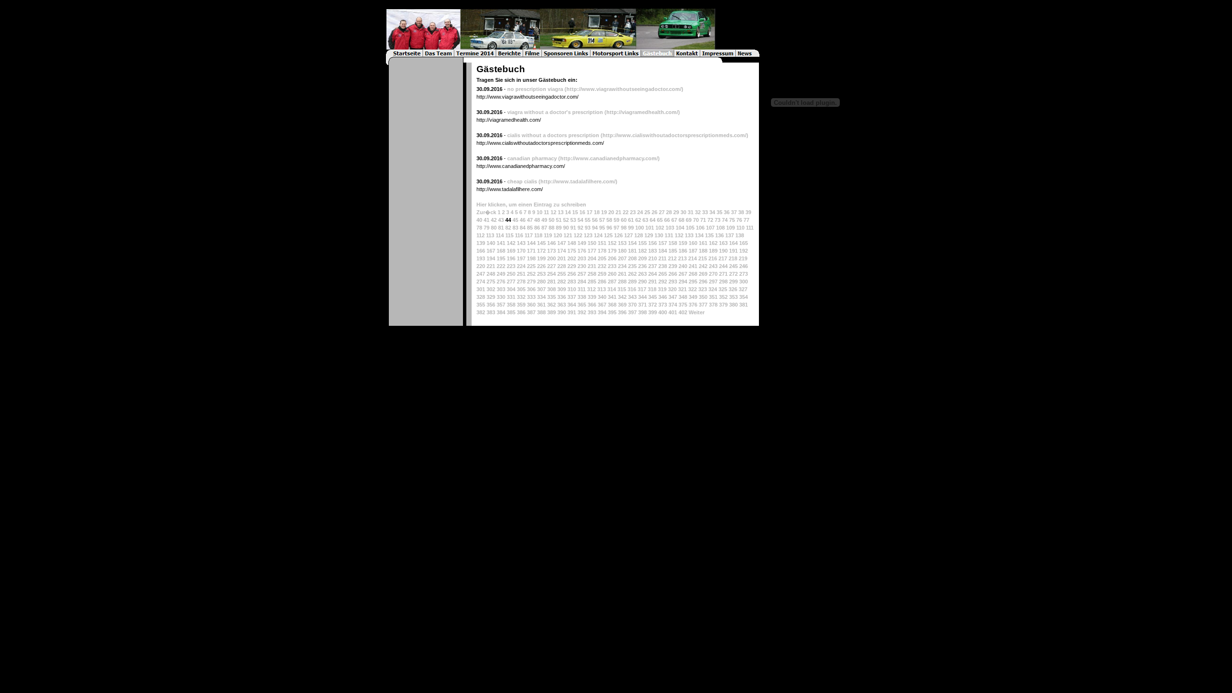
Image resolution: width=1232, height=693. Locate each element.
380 (733, 305)
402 (683, 312)
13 (561, 212)
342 (622, 297)
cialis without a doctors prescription (553, 135)
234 (622, 266)
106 (700, 228)
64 (652, 220)
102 (659, 228)
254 (551, 274)
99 (631, 228)
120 (557, 235)
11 (546, 212)
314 (611, 289)
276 (501, 281)
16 (582, 212)
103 (670, 228)
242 (703, 266)
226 (541, 266)
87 (544, 228)
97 (616, 228)
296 (703, 281)
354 (743, 297)
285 (592, 281)
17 (589, 212)
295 (693, 281)
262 (632, 274)
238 (662, 266)
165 (743, 243)
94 (595, 228)
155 (642, 243)
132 (679, 235)
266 (672, 274)
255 (561, 274)
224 (521, 266)
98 (624, 228)
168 (501, 251)
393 (592, 312)
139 (480, 243)
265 (662, 274)
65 (660, 220)
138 (739, 235)
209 (642, 258)
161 (703, 243)
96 (609, 228)
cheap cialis (522, 181)
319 (662, 289)
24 (640, 212)
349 (693, 297)
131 (669, 235)
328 (480, 297)
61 (631, 220)
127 (628, 235)
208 (632, 258)
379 (723, 305)
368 (612, 305)
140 (491, 243)
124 (598, 235)
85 (530, 228)
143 (521, 243)
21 (618, 212)
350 (703, 297)
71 (703, 220)
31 (690, 212)
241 (693, 266)
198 (531, 258)
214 (692, 258)
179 (612, 251)
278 (521, 281)
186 (683, 251)
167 (491, 251)
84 (523, 228)
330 (501, 297)
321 (682, 289)
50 (551, 220)
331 (511, 297)
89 (559, 228)
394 (602, 312)
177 (592, 251)
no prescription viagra (535, 89)
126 (618, 235)
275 (491, 281)
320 (672, 289)
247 (480, 274)
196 (511, 258)
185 (672, 251)
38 (741, 212)
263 (642, 274)
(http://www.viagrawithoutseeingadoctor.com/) (624, 89)
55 (587, 220)
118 (538, 235)
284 (582, 281)
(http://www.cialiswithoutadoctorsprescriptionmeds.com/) (674, 135)
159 (683, 243)
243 (713, 266)
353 (733, 297)
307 (541, 289)
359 (521, 305)
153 (622, 243)
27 (662, 212)
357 (501, 305)
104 (680, 228)
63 (645, 220)
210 (652, 258)
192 (743, 251)
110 (740, 228)
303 (501, 289)
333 (531, 297)
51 (559, 220)
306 (531, 289)
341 (612, 297)
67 (674, 220)
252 (531, 274)
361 (541, 305)
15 (575, 212)
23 (633, 212)
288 (622, 281)
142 (511, 243)
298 (723, 281)
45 (515, 220)
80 (494, 228)
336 (561, 297)
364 (571, 305)
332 (521, 297)
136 (719, 235)
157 (662, 243)
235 (632, 266)
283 (571, 281)
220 (480, 266)
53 (573, 220)
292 (662, 281)
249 (501, 274)
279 (531, 281)
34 (712, 212)
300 (743, 281)
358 (511, 305)
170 (521, 251)
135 (709, 235)
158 (672, 243)
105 (690, 228)
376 (693, 305)
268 (693, 274)
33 (705, 212)
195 (501, 258)
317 (642, 289)
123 (588, 235)
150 (592, 243)
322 (692, 289)
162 (713, 243)
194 (491, 258)
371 (642, 305)
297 (713, 281)
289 (632, 281)
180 (622, 251)
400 (662, 312)
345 (652, 297)
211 (662, 258)
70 (696, 220)
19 (604, 212)
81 (501, 228)
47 (530, 220)
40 (479, 220)
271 (723, 274)
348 (683, 297)
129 (648, 235)
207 (622, 258)
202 (571, 258)
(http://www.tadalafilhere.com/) (578, 181)
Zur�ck (486, 212)
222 (501, 266)
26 (654, 212)
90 (566, 228)
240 (683, 266)
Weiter (697, 312)
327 (743, 289)
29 (676, 212)
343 (632, 297)
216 (712, 258)
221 (491, 266)
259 (602, 274)
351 (713, 297)
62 (638, 220)
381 (743, 305)
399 (652, 312)
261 (622, 274)
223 (511, 266)
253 (541, 274)
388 (541, 312)
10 (539, 212)
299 (733, 281)
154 (632, 243)
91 (573, 228)
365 (582, 305)
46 (523, 220)
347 (672, 297)
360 (531, 305)
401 (672, 312)
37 (734, 212)
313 (601, 289)
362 (551, 305)
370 (632, 305)
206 (612, 258)
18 (597, 212)
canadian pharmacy (532, 158)
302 (491, 289)
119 (548, 235)
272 (733, 274)
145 (541, 243)
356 (491, 305)
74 (725, 220)
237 (652, 266)
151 (602, 243)
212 (672, 258)
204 (592, 258)
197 (521, 258)
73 (717, 220)
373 (662, 305)
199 (541, 258)
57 (602, 220)
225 (531, 266)
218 (733, 258)
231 (592, 266)
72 (710, 220)
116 (519, 235)
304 (511, 289)
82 (508, 228)
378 (713, 305)
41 (486, 220)
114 (500, 235)
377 (703, 305)
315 (621, 289)
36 (727, 212)
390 (561, 312)
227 (551, 266)
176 (582, 251)
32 (698, 212)
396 (622, 312)
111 (750, 228)
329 (491, 297)
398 (642, 312)
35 (719, 212)
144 (531, 243)
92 (580, 228)
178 (602, 251)
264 (652, 274)
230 (582, 266)
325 (723, 289)
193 (480, 258)
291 (652, 281)
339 (592, 297)
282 (561, 281)
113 (490, 235)
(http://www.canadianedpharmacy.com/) (609, 158)
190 (723, 251)
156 (652, 243)
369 (622, 305)
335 (551, 297)
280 (541, 281)
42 (494, 220)
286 (602, 281)
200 (551, 258)
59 (616, 220)
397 (632, 312)
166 (480, 251)
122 (578, 235)
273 (743, 274)
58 (609, 220)
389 (551, 312)
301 (480, 289)
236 (642, 266)
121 (568, 235)
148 (571, 243)
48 (537, 220)
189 (713, 251)
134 (699, 235)
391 (571, 312)
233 (612, 266)
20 (611, 212)
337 (571, 297)
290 (642, 281)
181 (632, 251)
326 (733, 289)
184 (662, 251)
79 (486, 228)
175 (571, 251)
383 (491, 312)
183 (652, 251)
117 (529, 235)
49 (544, 220)
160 (693, 243)
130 (658, 235)
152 (612, 243)
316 (632, 289)
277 (511, 281)
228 (561, 266)
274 (480, 281)
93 (587, 228)
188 (703, 251)
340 (602, 297)
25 (647, 212)
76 (739, 220)
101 (649, 228)
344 (642, 297)
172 (541, 251)
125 (608, 235)
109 (730, 228)
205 (602, 258)
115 (509, 235)
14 (568, 212)
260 (612, 274)
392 (582, 312)
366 (592, 305)
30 (683, 212)
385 (511, 312)
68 (681, 220)
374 (672, 305)
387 (531, 312)
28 (669, 212)
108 (720, 228)
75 (732, 220)
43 (501, 220)
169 (511, 251)
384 (501, 312)
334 (541, 297)
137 (729, 235)
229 (571, 266)
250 (511, 274)
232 (602, 266)
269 (703, 274)
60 (624, 220)
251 (521, 274)
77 (746, 220)
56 (595, 220)
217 (723, 258)
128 (638, 235)
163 (723, 243)
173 (551, 251)
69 (689, 220)
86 (537, 228)
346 (662, 297)
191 (733, 251)
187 (693, 251)
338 (582, 297)
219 (743, 258)
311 (582, 289)
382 (480, 312)
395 (612, 312)
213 (682, 258)
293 (672, 281)
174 (561, 251)
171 (531, 251)
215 (702, 258)
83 (515, 228)
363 (561, 305)
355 (480, 305)
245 (733, 266)
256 (571, 274)
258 (592, 274)
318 (652, 289)
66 (667, 220)
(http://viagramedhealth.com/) (642, 112)
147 (561, 243)
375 (683, 305)
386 (521, 312)
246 (743, 266)
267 (683, 274)
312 (591, 289)
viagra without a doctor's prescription (555, 112)
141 (501, 243)
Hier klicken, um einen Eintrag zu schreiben (531, 204)
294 (683, 281)
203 (582, 258)
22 (626, 212)
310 (571, 289)
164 (733, 243)
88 (551, 228)
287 (612, 281)
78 (479, 228)
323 (702, 289)
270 (713, 274)
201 (561, 258)
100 (639, 228)
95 (602, 228)
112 (480, 235)
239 (672, 266)
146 (551, 243)
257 (582, 274)
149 (582, 243)
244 (723, 266)
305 (521, 289)
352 (723, 297)
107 (710, 228)
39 (748, 212)
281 (551, 281)
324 (712, 289)
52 (566, 220)
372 (652, 305)
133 (689, 235)
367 (602, 305)
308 (551, 289)
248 (491, 274)
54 (580, 220)
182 (642, 251)
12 (553, 212)
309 (561, 289)
